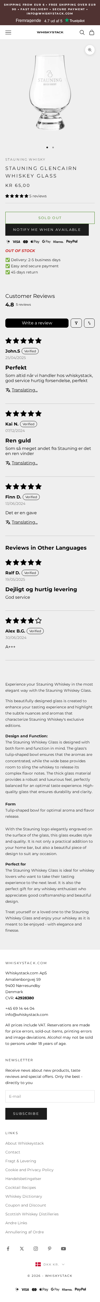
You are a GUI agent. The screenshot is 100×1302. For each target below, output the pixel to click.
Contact (12, 1152)
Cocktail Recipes (20, 1187)
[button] (17, 196)
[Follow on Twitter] (22, 1248)
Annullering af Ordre (24, 1232)
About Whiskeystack (24, 1143)
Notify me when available (47, 229)
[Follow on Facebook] (8, 1248)
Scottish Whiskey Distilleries (32, 1214)
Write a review (37, 323)
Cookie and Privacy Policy (29, 1169)
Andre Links (16, 1222)
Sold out (50, 218)
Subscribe (26, 1113)
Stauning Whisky (25, 159)
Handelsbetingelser (23, 1178)
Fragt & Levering (20, 1161)
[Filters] (76, 323)
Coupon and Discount (25, 1205)
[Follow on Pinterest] (49, 1248)
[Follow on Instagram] (35, 1248)
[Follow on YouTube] (63, 1248)
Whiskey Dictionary (23, 1196)
